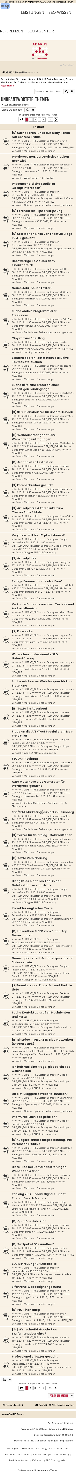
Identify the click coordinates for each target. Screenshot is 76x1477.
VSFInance (65, 839)
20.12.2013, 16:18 (21, 1101)
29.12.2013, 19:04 (21, 396)
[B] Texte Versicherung (29, 858)
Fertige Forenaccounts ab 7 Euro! (37, 581)
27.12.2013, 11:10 (21, 692)
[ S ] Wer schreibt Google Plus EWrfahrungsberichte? (34, 1331)
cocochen (65, 489)
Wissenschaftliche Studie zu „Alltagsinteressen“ (33, 186)
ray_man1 (65, 635)
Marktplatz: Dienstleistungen (39, 150)
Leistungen (32, 12)
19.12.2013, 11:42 (39, 1363)
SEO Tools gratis (55, 1460)
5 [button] (43, 119)
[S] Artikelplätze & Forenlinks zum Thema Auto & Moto (37, 510)
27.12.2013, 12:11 (21, 638)
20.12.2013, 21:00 (35, 1078)
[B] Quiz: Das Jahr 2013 (29, 1221)
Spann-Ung (66, 1097)
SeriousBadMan (20, 915)
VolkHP (63, 269)
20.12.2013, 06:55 (21, 1178)
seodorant (65, 365)
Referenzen (11, 31)
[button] (21, 119)
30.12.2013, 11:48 (21, 295)
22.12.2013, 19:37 (40, 942)
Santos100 (65, 416)
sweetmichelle (19, 1271)
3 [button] (35, 119)
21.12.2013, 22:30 (35, 969)
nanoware (65, 762)
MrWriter (65, 292)
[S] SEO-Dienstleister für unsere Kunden (42, 412)
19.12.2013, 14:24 (21, 1317)
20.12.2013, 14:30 (35, 1124)
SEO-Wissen (60, 12)
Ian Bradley (66, 1422)
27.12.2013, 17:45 (21, 565)
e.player (64, 1175)
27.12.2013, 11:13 (21, 665)
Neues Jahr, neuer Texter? (32, 288)
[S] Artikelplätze (24, 558)
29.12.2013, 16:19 (21, 419)
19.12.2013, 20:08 (21, 1228)
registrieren (7, 85)
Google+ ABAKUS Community (40, 552)
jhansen (64, 789)
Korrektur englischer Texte (32, 908)
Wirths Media (67, 443)
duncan (64, 466)
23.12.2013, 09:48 (23, 865)
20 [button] (50, 119)
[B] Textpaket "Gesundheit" (33, 1244)
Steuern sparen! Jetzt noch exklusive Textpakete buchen (40, 360)
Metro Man (66, 612)
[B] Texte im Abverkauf (29, 709)
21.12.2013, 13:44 (39, 1023)
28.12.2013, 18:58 (21, 492)
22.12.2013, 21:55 (41, 915)
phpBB (36, 1428)
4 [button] (39, 119)
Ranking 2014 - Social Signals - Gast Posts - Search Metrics (39, 1196)
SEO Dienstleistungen (17, 1454)
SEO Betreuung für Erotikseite (34, 1264)
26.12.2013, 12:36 (21, 715)
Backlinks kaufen (19, 1460)
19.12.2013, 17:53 (39, 1271)
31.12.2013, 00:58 (43, 195)
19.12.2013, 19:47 (21, 1251)
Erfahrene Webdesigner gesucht (36, 1287)
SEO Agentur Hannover (20, 1448)
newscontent (66, 862)
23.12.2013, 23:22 (21, 842)
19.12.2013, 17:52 (21, 1294)
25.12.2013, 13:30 (35, 742)
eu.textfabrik (66, 585)
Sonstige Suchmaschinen (37, 352)
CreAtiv (64, 993)
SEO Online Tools (59, 1448)
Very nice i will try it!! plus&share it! (38, 535)
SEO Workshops (42, 1454)
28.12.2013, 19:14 (21, 469)
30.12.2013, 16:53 (21, 272)
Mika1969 (65, 1147)
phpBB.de (67, 1434)
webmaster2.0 (19, 1363)
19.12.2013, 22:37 (32, 1205)
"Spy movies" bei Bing (28, 338)
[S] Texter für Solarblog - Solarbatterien (42, 835)
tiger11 (63, 1290)
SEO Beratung (61, 1454)
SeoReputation (20, 1023)
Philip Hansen (40, 1208)
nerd (62, 342)
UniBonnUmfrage (21, 195)
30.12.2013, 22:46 (21, 218)
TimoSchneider (20, 942)
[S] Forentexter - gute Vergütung (37, 211)
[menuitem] (66, 65)
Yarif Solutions (41, 1054)
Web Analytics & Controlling (39, 178)
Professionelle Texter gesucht (35, 1357)
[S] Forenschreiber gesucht (33, 485)
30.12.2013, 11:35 (21, 322)
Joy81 (62, 140)
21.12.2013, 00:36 (33, 1051)
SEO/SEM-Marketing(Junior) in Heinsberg (43, 812)
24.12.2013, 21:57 (21, 793)
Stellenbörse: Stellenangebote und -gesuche (48, 332)
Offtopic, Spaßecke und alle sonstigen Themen (49, 205)
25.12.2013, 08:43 (21, 765)
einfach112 (66, 393)
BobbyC (64, 562)
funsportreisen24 (21, 245)
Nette (63, 1248)
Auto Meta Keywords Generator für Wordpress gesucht (38, 784)
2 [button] (31, 119)
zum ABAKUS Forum (13, 1414)
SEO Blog (41, 1448)
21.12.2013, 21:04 (21, 996)
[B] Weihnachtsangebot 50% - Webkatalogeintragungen (35, 437)
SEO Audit (37, 1460)
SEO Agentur (40, 31)
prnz (62, 1313)
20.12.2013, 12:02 (21, 1151)
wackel (63, 1337)
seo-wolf (64, 214)
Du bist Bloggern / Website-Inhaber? (40, 1094)
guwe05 (64, 816)
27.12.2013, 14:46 (21, 615)
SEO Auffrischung (25, 759)
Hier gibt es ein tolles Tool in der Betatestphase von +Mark (36, 883)
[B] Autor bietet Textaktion (32, 462)
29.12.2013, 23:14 (21, 369)
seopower (65, 164)
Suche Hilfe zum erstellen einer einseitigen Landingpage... (35, 387)
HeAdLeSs (65, 319)
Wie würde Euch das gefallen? (34, 1117)
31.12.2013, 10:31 (21, 168)
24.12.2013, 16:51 (21, 819)
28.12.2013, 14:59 (21, 519)
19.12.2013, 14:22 (21, 1340)
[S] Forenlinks (22, 631)
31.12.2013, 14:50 (21, 144)
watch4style (66, 662)
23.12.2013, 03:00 (35, 892)
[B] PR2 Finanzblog (26, 1310)
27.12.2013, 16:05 (23, 588)
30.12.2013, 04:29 (21, 345)
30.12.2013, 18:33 (42, 245)
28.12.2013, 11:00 (35, 542)
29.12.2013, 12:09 (23, 446)
